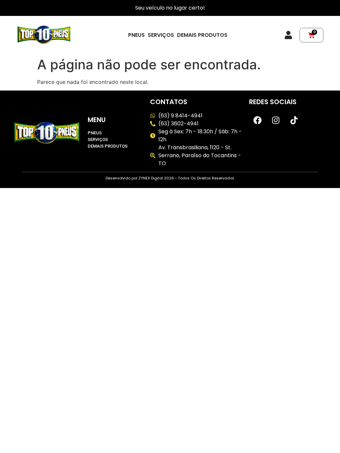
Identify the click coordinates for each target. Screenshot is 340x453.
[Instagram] (275, 120)
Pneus (136, 35)
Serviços (161, 35)
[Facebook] (257, 120)
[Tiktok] (294, 120)
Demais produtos (202, 35)
